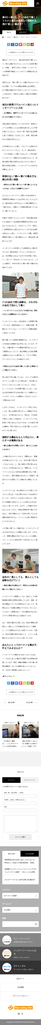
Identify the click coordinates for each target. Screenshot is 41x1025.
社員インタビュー (11, 722)
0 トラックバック (29, 780)
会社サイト (20, 978)
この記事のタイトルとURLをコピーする (20, 52)
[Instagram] (19, 1014)
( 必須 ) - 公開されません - (15, 799)
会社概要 (20, 987)
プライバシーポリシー (21, 996)
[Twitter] (22, 1014)
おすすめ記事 (30, 854)
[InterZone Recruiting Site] (14, 3)
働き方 (9, 32)
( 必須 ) (14, 792)
